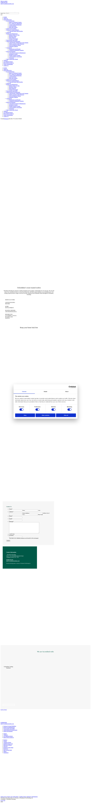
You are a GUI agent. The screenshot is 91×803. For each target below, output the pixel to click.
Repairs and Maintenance (9, 727)
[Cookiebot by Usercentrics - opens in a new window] (69, 387)
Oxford (5, 741)
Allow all (66, 415)
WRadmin (6, 118)
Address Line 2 (46, 513)
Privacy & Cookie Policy (13, 796)
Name (10, 509)
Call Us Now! (4, 709)
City (23, 514)
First (24, 510)
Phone (11, 516)
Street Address (26, 513)
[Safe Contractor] (8, 680)
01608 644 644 (9, 559)
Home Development (8, 731)
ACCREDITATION (8, 736)
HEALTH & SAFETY (8, 737)
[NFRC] (9, 704)
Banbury (5, 740)
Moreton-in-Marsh (7, 745)
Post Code (40, 514)
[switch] (37, 409)
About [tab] (66, 391)
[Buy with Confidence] (8, 664)
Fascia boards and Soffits (9, 728)
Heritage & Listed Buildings (9, 726)
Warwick (5, 746)
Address (11, 511)
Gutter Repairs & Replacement (10, 730)
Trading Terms (22, 796)
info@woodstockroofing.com (7, 3)
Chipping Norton (7, 742)
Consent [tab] (24, 391)
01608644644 (4, 722)
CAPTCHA (12, 534)
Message (11, 521)
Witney (5, 751)
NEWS (5, 733)
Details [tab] (45, 391)
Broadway (5, 748)
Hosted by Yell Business (32, 796)
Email (10, 518)
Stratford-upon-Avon (8, 743)
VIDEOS (5, 735)
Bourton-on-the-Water (8, 747)
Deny (25, 415)
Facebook (11, 535)
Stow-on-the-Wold (7, 750)
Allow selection (45, 415)
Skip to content (4, 1)
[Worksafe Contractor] (8, 692)
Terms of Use (4, 796)
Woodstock (5, 752)
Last (39, 510)
